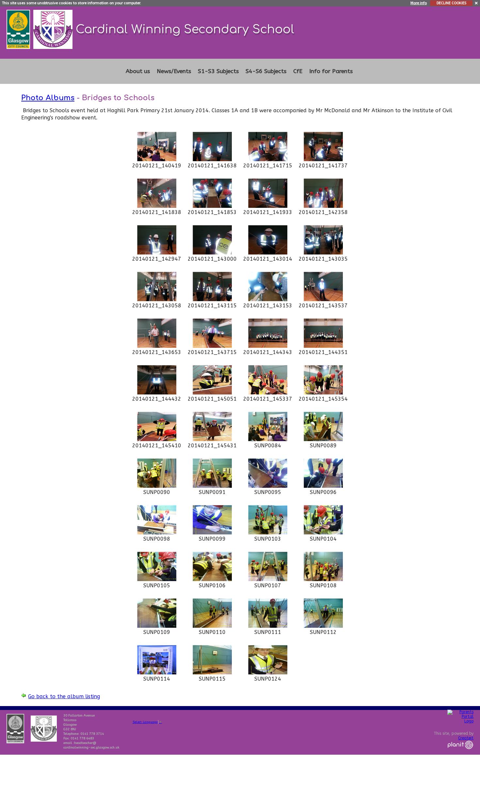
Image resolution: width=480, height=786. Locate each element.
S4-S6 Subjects (266, 71)
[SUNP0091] (212, 486)
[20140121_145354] (323, 392)
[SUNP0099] (212, 532)
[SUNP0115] (212, 672)
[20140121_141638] (212, 159)
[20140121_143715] (212, 346)
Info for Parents (331, 71)
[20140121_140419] (157, 159)
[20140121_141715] (268, 159)
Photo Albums (47, 98)
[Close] (476, 3)
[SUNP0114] (157, 672)
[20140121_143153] (268, 299)
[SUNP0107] (268, 579)
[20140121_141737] (323, 159)
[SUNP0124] (268, 672)
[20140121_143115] (212, 299)
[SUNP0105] (157, 579)
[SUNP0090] (157, 486)
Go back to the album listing (64, 696)
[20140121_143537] (323, 299)
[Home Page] (53, 29)
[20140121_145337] (268, 392)
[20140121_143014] (268, 252)
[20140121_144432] (157, 392)
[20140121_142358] (323, 206)
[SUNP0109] (157, 626)
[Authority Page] (19, 29)
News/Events (174, 71)
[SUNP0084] (268, 439)
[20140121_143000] (212, 252)
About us (138, 71)
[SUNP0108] (323, 579)
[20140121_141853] (212, 206)
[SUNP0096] (323, 486)
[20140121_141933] (268, 206)
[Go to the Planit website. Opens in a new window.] (460, 753)
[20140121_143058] (157, 299)
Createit (465, 738)
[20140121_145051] (212, 392)
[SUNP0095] (268, 486)
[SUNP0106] (212, 579)
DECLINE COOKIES (451, 3)
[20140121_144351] (323, 346)
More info (418, 3)
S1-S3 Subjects (218, 71)
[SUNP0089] (323, 439)
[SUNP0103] (268, 532)
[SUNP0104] (323, 532)
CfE (297, 71)
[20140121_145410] (157, 439)
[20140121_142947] (157, 252)
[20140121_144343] (268, 346)
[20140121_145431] (212, 439)
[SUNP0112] (323, 626)
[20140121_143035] (323, 252)
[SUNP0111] (268, 626)
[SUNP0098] (157, 532)
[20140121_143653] (157, 346)
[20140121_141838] (157, 206)
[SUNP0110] (212, 626)
